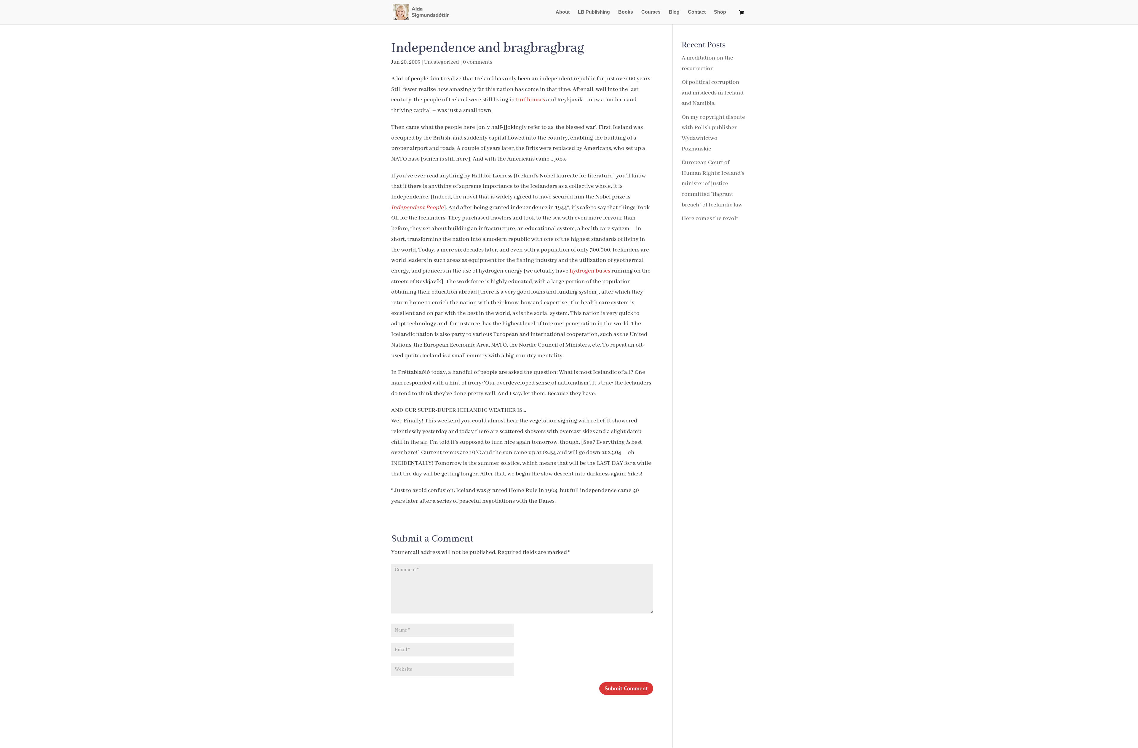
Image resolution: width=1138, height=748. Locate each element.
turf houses (531, 99)
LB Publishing (594, 12)
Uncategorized (441, 62)
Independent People (417, 207)
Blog (674, 12)
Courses (651, 12)
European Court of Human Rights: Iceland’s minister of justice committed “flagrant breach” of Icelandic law (713, 184)
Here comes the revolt (710, 218)
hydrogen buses (590, 271)
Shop (720, 12)
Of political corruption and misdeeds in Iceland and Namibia (713, 93)
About (563, 12)
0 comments (477, 62)
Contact (697, 12)
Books (625, 12)
